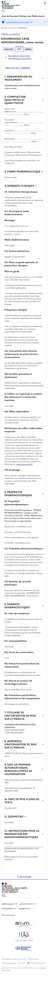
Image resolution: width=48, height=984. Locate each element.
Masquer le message (44, 22)
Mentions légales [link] (33, 959)
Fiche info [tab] (8, 49)
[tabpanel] (24, 462)
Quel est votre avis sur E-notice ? (18, 22)
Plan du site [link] (21, 963)
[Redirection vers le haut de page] (43, 78)
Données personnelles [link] (9, 963)
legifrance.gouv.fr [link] (8, 904)
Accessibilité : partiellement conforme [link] (14, 959)
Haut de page (25, 876)
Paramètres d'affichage (37, 963)
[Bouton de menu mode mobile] (45, 3)
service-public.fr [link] (8, 908)
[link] (23, 16)
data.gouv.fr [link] (23, 908)
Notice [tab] (28, 49)
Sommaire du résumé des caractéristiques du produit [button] (20, 57)
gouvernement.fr (26, 904)
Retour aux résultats (11, 34)
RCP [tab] (19, 49)
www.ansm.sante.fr (24, 464)
